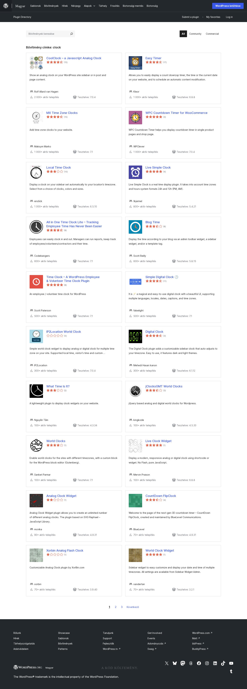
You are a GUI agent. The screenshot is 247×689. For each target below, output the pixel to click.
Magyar (49, 667)
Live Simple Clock (158, 167)
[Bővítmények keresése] (71, 33)
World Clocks (55, 441)
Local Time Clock (58, 167)
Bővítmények (65, 643)
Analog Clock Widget (61, 496)
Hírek (16, 638)
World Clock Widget (160, 550)
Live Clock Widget (159, 441)
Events (151, 638)
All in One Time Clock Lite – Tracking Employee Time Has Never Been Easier (74, 224)
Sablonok (63, 638)
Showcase (64, 632)
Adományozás (157, 643)
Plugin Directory (22, 16)
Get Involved (155, 632)
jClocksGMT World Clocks (164, 386)
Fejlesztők (108, 643)
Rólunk (17, 632)
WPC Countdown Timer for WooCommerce (177, 113)
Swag (152, 648)
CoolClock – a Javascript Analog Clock (73, 58)
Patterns (63, 648)
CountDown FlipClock (161, 496)
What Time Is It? (58, 386)
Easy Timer (153, 58)
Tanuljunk (108, 632)
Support (107, 638)
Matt (196, 638)
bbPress (198, 643)
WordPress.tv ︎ (112, 648)
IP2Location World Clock (63, 331)
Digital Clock (154, 331)
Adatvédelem (20, 648)
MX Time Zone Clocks (62, 113)
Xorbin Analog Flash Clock (64, 550)
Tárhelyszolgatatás (24, 643)
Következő (133, 607)
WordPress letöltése (227, 5)
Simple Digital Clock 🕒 (162, 277)
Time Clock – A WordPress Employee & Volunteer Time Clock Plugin (73, 279)
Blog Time (153, 222)
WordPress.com (202, 632)
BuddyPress (200, 648)
